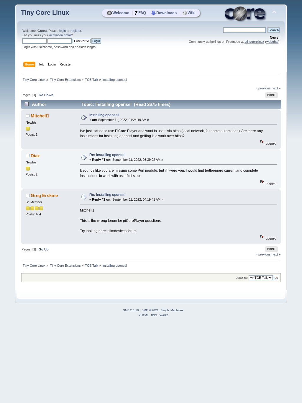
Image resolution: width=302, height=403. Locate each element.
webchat (272, 41)
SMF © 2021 (150, 310)
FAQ (142, 13)
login (62, 30)
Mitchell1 (40, 115)
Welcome (120, 13)
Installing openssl (104, 115)
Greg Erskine (44, 195)
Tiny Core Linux (45, 12)
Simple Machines (171, 310)
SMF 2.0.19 (131, 310)
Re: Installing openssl (107, 155)
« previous (263, 88)
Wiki (192, 13)
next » (276, 88)
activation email (60, 35)
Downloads (166, 13)
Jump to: (242, 277)
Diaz (35, 155)
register (75, 30)
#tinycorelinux (254, 41)
